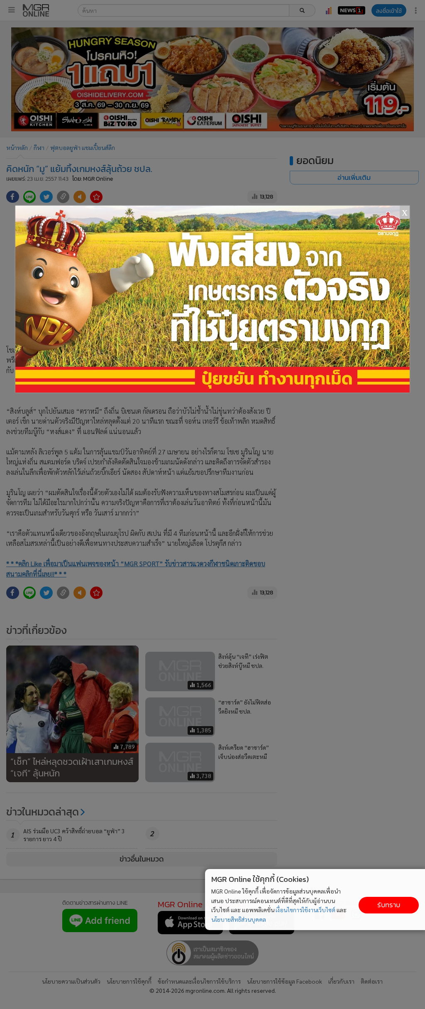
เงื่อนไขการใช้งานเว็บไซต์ (305, 909)
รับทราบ (388, 905)
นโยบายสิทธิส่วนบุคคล (238, 919)
